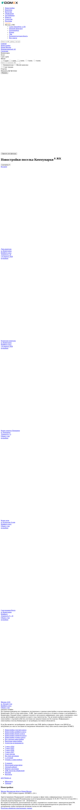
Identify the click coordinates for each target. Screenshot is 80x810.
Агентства (8, 19)
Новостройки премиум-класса (15, 735)
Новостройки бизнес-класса (15, 734)
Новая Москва (26, 791)
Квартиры (8, 10)
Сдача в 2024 (9, 746)
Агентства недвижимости (14, 743)
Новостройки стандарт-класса (15, 730)
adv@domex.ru (6, 778)
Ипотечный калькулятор (13, 765)
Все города (13, 38)
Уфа (10, 34)
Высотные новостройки (13, 741)
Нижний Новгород (16, 28)
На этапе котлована (12, 756)
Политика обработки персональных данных (16, 808)
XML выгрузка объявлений (14, 771)
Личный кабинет (11, 767)
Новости (8, 17)
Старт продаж (10, 754)
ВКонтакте (9, 781)
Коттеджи (8, 12)
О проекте (8, 763)
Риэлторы (8, 21)
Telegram (8, 783)
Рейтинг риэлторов (12, 769)
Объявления (9, 13)
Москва (3, 791)
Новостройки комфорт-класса (15, 732)
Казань (11, 32)
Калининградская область (18, 36)
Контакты (8, 774)
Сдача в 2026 (9, 750)
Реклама (8, 772)
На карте (4, 167)
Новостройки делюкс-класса (15, 737)
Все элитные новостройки (14, 739)
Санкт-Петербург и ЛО (17, 27)
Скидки (8, 23)
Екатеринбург (14, 30)
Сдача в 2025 (9, 748)
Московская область (14, 791)
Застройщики (10, 15)
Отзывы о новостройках (13, 759)
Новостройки (10, 8)
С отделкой (9, 758)
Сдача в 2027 (9, 752)
